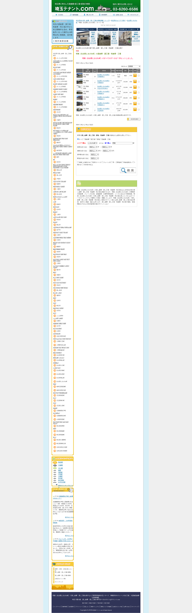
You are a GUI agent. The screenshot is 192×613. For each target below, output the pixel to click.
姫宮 (54, 392)
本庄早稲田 (62, 282)
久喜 (54, 237)
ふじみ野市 (60, 316)
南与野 (55, 84)
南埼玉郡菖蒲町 (61, 386)
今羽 (54, 72)
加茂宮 (58, 74)
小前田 (61, 259)
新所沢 (55, 166)
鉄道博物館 (56, 62)
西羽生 (65, 287)
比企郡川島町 (61, 370)
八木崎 (69, 153)
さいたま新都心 (63, 60)
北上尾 (58, 217)
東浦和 (60, 104)
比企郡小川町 (61, 365)
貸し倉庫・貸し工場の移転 (63, 572)
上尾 (54, 217)
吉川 (54, 328)
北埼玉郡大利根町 (62, 451)
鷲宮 (65, 237)
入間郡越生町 (61, 350)
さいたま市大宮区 (62, 58)
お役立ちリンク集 (60, 578)
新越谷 (65, 146)
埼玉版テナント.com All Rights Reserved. (102, 610)
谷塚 (66, 138)
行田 (59, 242)
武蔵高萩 (55, 323)
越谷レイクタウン (65, 145)
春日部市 (59, 150)
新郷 (62, 287)
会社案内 (71, 606)
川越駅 (60, 465)
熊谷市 (59, 128)
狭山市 (59, 225)
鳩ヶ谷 (65, 116)
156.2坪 (93, 37)
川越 (63, 122)
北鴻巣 (61, 277)
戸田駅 (60, 474)
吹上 (54, 277)
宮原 (57, 72)
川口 (54, 117)
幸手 (54, 313)
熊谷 (54, 130)
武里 (67, 154)
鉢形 (67, 422)
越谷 (54, 146)
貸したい (86, 606)
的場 (66, 122)
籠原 (57, 130)
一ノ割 (55, 153)
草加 (63, 138)
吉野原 (69, 72)
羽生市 (59, 285)
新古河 (58, 254)
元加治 (55, 267)
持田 (54, 244)
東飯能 (58, 249)
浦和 (62, 94)
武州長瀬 (55, 347)
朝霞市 (59, 184)
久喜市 (59, 235)
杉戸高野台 (56, 413)
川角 (67, 347)
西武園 (66, 167)
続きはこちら (69, 517)
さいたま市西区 (61, 65)
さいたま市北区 (61, 70)
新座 (54, 207)
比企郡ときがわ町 (62, 381)
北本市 (59, 300)
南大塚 (70, 122)
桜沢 (54, 422)
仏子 (54, 266)
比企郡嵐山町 (61, 360)
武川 (54, 259)
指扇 (59, 67)
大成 (57, 60)
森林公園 (55, 357)
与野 (59, 94)
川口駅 (60, 468)
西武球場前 (56, 167)
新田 (60, 138)
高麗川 (60, 323)
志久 (60, 338)
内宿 (64, 338)
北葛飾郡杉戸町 (61, 410)
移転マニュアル (95, 606)
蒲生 (57, 146)
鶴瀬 (54, 196)
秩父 (57, 308)
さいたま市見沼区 (62, 76)
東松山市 (59, 170)
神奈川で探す (92, 603)
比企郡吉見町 (61, 374)
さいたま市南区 (61, 86)
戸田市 (59, 179)
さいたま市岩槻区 (62, 107)
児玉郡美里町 (61, 395)
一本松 (59, 292)
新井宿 (69, 116)
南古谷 (55, 122)
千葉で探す (100, 603)
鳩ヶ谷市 (59, 175)
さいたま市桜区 (61, 97)
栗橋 (57, 237)
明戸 (68, 259)
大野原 (61, 308)
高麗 (64, 323)
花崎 (62, 254)
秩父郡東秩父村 (61, 443)
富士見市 (59, 194)
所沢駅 (60, 478)
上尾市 (59, 214)
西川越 (55, 125)
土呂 (54, 74)
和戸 (57, 392)
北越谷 (70, 146)
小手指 (65, 166)
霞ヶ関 (55, 124)
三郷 (60, 191)
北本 (54, 303)
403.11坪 (114, 37)
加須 (54, 254)
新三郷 (64, 191)
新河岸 (59, 124)
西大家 (65, 232)
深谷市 (59, 257)
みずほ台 (58, 196)
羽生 (54, 287)
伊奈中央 (68, 338)
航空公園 (60, 166)
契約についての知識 (106, 606)
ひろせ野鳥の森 (63, 130)
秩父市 (59, 305)
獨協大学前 (56, 140)
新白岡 (58, 333)
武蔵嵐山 (55, 362)
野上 (54, 437)
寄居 (57, 422)
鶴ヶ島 (55, 292)
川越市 (59, 120)
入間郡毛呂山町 (61, 345)
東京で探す (85, 603)
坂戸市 (59, 230)
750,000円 (114, 43)
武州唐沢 (58, 352)
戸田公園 (63, 181)
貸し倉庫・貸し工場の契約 (63, 575)
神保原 (55, 408)
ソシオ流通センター (58, 132)
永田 (65, 259)
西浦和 (55, 99)
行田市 (59, 240)
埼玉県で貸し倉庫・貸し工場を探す (62, 54)
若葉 (54, 232)
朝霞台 (58, 186)
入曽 (54, 227)
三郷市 (59, 189)
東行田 (55, 242)
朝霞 (54, 186)
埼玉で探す (107, 603)
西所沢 (64, 164)
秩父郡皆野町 (61, 426)
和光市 (59, 219)
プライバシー (79, 606)
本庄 (54, 282)
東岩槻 (58, 109)
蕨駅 (59, 470)
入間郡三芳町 (61, 341)
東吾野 (62, 249)
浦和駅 (60, 472)
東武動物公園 (63, 392)
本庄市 (59, 280)
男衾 (60, 422)
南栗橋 (69, 237)
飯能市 (59, 246)
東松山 (55, 172)
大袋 (54, 148)
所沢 (60, 164)
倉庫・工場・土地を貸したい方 (63, 569)
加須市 (59, 251)
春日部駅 (61, 480)
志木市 (59, 209)
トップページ (57, 606)
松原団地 (55, 138)
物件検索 (65, 606)
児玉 (57, 282)
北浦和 (55, 94)
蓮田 (54, 298)
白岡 (54, 333)
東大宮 (62, 79)
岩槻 (54, 109)
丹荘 (54, 403)
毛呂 (60, 347)
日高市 (59, 321)
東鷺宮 (61, 237)
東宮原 (64, 72)
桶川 (54, 272)
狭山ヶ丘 (55, 164)
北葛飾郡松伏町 (61, 415)
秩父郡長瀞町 (61, 435)
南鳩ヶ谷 (65, 114)
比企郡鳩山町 (61, 378)
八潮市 (59, 199)
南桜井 (60, 154)
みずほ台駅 (61, 482)
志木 (57, 207)
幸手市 (59, 310)
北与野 (65, 84)
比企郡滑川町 (61, 355)
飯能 (54, 249)
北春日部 (64, 153)
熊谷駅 (60, 462)
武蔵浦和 (55, 89)
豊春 (64, 154)
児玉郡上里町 (61, 405)
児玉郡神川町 (61, 400)
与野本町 (60, 84)
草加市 (59, 136)
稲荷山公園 (68, 227)
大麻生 (55, 133)
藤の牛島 (55, 154)
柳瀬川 (55, 212)
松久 (54, 398)
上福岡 (60, 318)
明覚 (54, 384)
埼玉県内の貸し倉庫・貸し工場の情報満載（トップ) (93, 20)
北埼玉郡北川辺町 (62, 447)
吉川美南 (58, 328)
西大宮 (55, 67)
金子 (57, 266)
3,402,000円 (136, 41)
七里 (54, 79)
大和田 (58, 79)
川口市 (59, 112)
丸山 (57, 338)
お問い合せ (127, 606)
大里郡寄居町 (61, 419)
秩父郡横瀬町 (61, 431)
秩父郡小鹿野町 (61, 440)
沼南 (65, 217)
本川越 (59, 122)
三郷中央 (55, 191)
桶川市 (59, 270)
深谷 (57, 259)
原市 (62, 217)
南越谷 (61, 146)
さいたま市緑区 (61, 102)
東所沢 (68, 164)
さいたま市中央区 (62, 81)
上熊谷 (70, 132)
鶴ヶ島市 (59, 290)
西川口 (55, 114)
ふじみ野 (64, 196)
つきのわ (61, 357)
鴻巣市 (59, 275)
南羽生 (58, 287)
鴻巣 (57, 277)
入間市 (59, 263)
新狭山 (62, 227)
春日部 (59, 153)
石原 (66, 132)
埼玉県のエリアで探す (118, 20)
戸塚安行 (55, 116)
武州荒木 (63, 242)
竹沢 (59, 368)
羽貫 (54, 338)
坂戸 (57, 232)
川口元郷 (60, 114)
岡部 (54, 260)
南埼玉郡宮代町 (61, 390)
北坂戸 (61, 232)
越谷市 (59, 142)
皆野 (54, 428)
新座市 (59, 204)
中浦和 (65, 89)
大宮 (54, 60)
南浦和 (60, 89)
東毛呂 (64, 347)
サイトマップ (59, 582)
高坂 (59, 172)
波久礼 (55, 423)
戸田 (54, 181)
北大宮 (70, 60)
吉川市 (59, 326)
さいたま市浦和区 (62, 91)
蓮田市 (59, 295)
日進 (60, 72)
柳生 (65, 254)
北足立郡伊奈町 (61, 336)
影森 (54, 308)
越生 (54, 352)
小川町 (55, 368)
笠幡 (67, 124)
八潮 (54, 201)
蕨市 (58, 157)
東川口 (60, 116)
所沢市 (59, 162)
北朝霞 (62, 186)
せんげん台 (56, 145)
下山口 (62, 167)
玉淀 (64, 422)
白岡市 (59, 331)
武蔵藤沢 (61, 266)
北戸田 (58, 181)
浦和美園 (55, 104)
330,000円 (93, 43)
